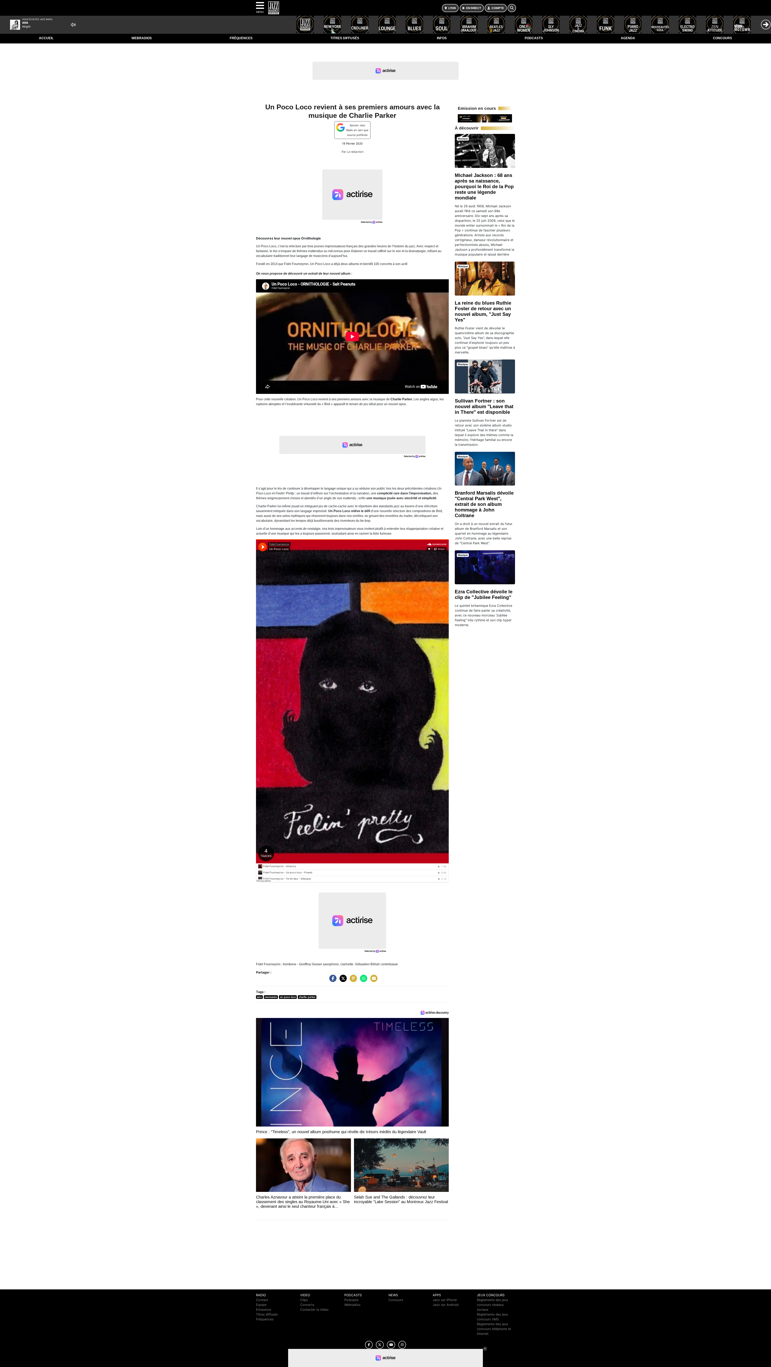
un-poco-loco (288, 996)
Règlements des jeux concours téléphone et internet (494, 1329)
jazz (259, 996)
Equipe (261, 1305)
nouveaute (271, 996)
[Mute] (73, 25)
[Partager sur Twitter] (342, 980)
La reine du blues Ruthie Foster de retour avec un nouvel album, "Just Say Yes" (483, 311)
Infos (442, 38)
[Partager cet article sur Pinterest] (352, 980)
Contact (262, 1300)
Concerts (307, 1305)
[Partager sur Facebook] (332, 980)
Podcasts (534, 38)
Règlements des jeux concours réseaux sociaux (492, 1305)
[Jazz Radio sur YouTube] (391, 1345)
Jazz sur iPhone (445, 1300)
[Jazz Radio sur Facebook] (369, 1345)
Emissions (263, 1309)
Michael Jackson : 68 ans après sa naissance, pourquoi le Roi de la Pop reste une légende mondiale (484, 186)
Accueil (46, 38)
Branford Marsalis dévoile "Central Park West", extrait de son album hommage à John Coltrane (484, 504)
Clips (304, 1300)
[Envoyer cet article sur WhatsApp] (362, 980)
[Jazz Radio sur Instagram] (402, 1345)
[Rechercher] (512, 8)
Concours (722, 38)
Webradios (142, 38)
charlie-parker (307, 996)
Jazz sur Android (446, 1305)
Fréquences (241, 38)
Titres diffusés (344, 38)
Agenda (628, 38)
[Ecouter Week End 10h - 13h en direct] (485, 118)
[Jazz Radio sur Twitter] (380, 1345)
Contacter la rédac (314, 1309)
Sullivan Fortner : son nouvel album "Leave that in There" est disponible (484, 406)
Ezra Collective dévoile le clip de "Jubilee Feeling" (483, 594)
